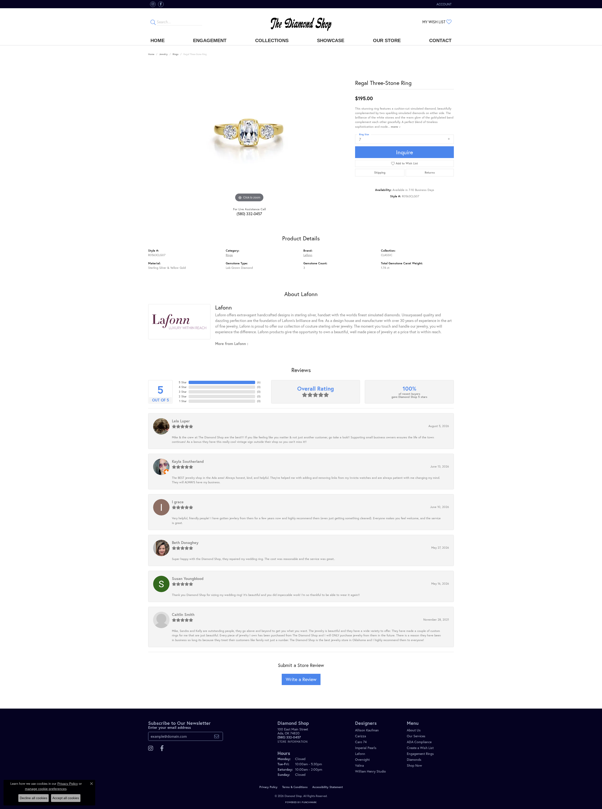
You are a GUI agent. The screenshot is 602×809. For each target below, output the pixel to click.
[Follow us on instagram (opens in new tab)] (153, 4)
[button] (444, 4)
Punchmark (309, 802)
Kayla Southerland (188, 461)
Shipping (379, 172)
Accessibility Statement (327, 787)
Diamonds (414, 759)
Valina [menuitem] (359, 765)
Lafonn (307, 255)
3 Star (183, 391)
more (395, 127)
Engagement (209, 40)
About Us (414, 730)
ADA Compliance (419, 742)
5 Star (183, 382)
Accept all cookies (65, 798)
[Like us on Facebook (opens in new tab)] (161, 4)
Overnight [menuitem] (362, 759)
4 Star (183, 387)
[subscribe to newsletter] (216, 736)
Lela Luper (181, 420)
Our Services (416, 736)
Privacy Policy (268, 787)
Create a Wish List (420, 748)
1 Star (183, 401)
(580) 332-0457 (249, 213)
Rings (175, 54)
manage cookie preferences (46, 789)
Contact (440, 40)
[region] (249, 132)
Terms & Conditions (295, 787)
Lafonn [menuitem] (360, 753)
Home (157, 40)
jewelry (163, 54)
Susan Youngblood (187, 578)
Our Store (387, 40)
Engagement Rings (420, 753)
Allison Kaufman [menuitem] (367, 730)
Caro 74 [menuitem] (361, 742)
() (259, 382)
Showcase (330, 40)
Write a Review (301, 679)
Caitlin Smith (183, 614)
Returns (430, 172)
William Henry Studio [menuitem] (370, 771)
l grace (178, 501)
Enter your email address (169, 727)
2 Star (183, 396)
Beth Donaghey (185, 542)
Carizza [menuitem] (360, 736)
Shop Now (414, 765)
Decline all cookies (33, 798)
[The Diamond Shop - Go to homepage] (301, 22)
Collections (272, 40)
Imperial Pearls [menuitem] (365, 748)
